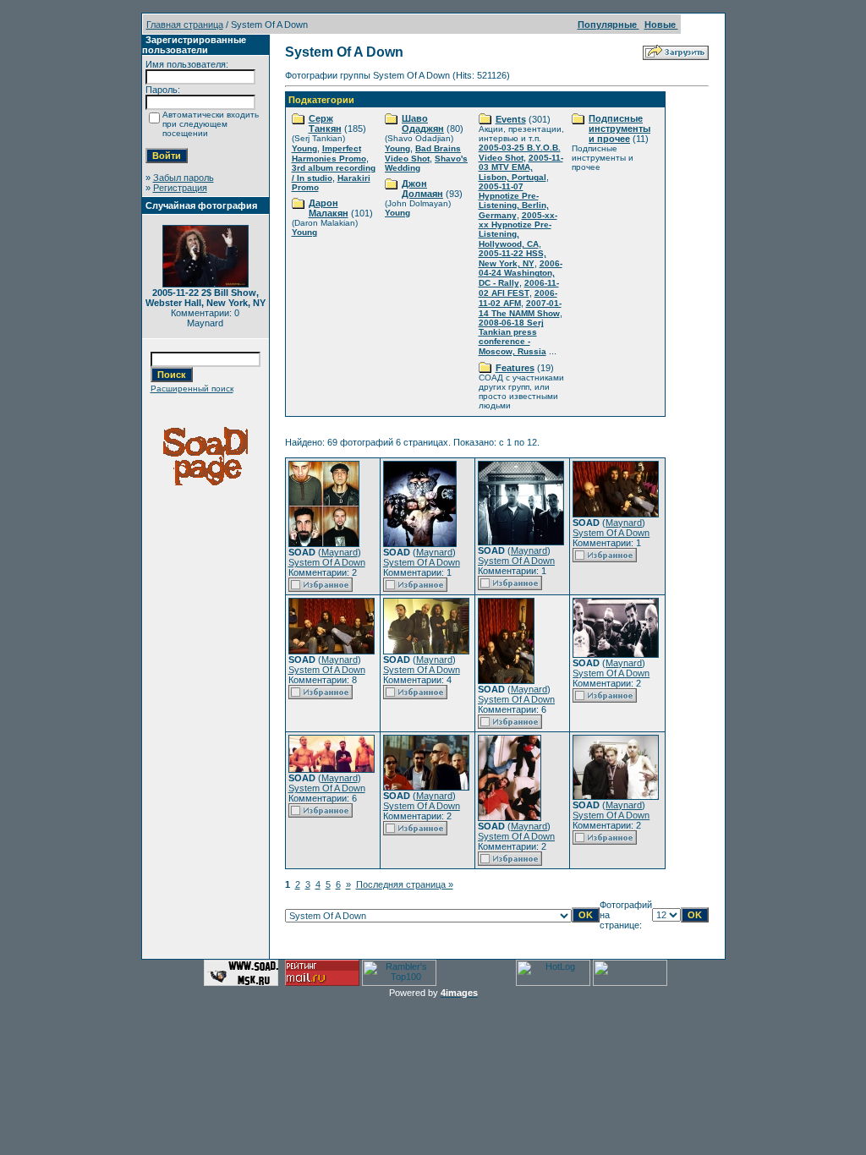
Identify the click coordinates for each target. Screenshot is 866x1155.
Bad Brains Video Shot (423, 153)
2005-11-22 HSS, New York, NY (512, 258)
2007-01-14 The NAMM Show (520, 308)
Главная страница (184, 24)
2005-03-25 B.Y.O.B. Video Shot (520, 152)
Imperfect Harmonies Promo (329, 153)
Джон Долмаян (422, 188)
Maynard (339, 552)
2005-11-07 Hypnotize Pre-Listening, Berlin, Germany (514, 201)
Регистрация (180, 188)
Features (515, 368)
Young (304, 148)
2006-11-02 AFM (518, 298)
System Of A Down (326, 562)
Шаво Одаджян (423, 123)
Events (511, 119)
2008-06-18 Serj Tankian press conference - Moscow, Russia (512, 337)
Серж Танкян (325, 123)
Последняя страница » (404, 884)
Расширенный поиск (192, 388)
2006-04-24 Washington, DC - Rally (520, 273)
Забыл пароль (183, 177)
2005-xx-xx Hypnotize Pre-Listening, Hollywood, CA (518, 230)
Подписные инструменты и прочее (619, 128)
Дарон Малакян (328, 208)
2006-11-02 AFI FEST (519, 288)
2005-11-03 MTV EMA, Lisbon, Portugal (521, 167)
